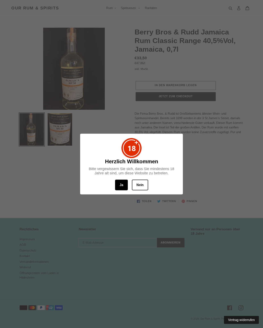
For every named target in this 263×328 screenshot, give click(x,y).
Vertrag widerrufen (241, 320)
